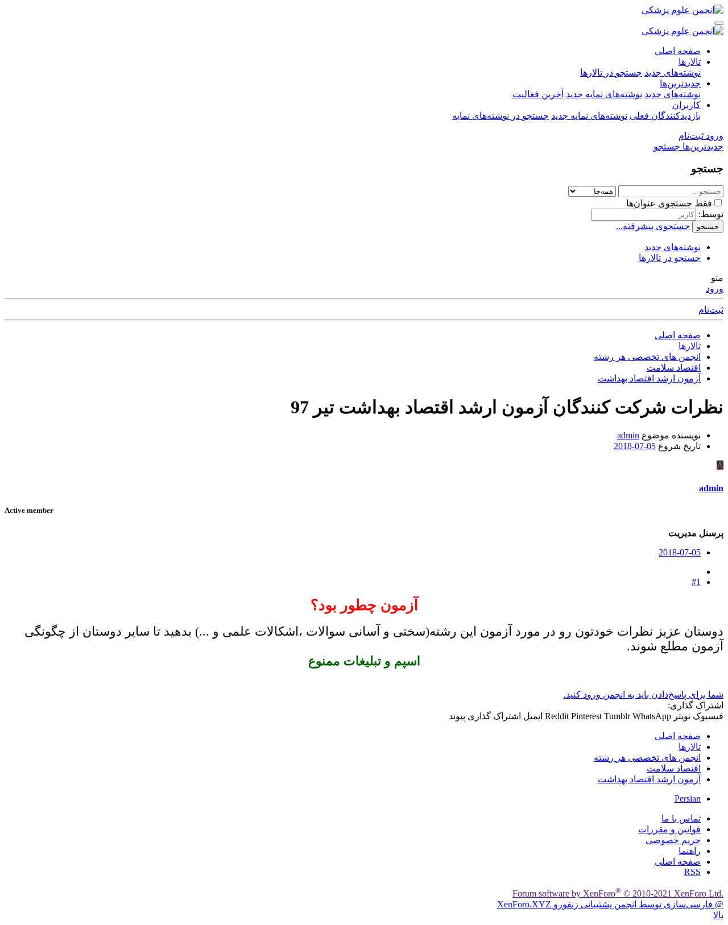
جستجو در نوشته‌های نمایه (500, 116)
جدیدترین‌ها (680, 83)
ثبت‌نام (710, 309)
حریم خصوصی (673, 840)
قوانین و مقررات (669, 829)
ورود (714, 288)
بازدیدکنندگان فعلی (665, 116)
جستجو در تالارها (611, 72)
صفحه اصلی (678, 51)
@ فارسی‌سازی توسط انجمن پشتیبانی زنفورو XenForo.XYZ (610, 904)
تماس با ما (681, 818)
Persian (688, 798)
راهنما (690, 851)
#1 (696, 582)
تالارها (690, 62)
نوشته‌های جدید (672, 72)
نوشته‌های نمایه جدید (604, 94)
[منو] (718, 23)
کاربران (686, 105)
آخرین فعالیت (538, 94)
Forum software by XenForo (617, 893)
